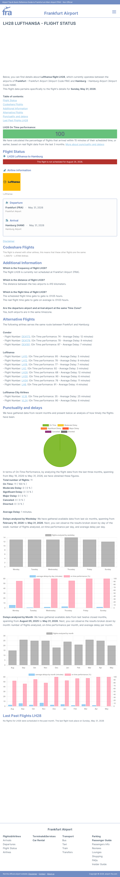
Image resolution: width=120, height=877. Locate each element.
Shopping (97, 856)
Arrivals (7, 840)
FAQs (95, 860)
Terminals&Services (44, 836)
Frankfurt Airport (61, 13)
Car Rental (39, 840)
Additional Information (15, 108)
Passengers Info (101, 844)
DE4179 (26, 340)
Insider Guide (99, 864)
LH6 (24, 384)
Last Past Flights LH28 (15, 120)
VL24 (24, 400)
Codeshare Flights (13, 104)
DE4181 (26, 344)
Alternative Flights (13, 112)
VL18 (24, 396)
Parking (96, 836)
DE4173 (26, 336)
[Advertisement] (60, 51)
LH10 (24, 356)
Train (65, 848)
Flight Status (10, 100)
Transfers (67, 852)
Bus (64, 840)
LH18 (24, 364)
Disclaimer (32, 874)
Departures (9, 844)
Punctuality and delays (15, 116)
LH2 (24, 368)
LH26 (25, 372)
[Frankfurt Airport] (7, 11)
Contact (42, 874)
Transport (68, 836)
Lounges (96, 852)
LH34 (25, 380)
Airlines (7, 852)
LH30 (25, 376)
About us (50, 874)
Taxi (64, 844)
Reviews (96, 848)
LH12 (24, 360)
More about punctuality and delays (85, 144)
